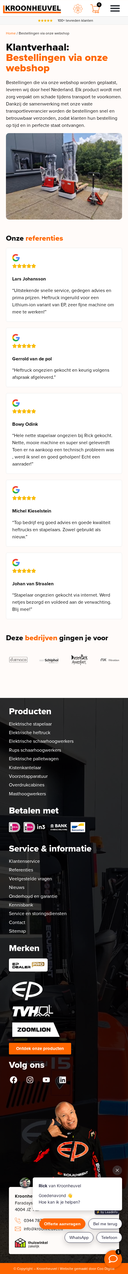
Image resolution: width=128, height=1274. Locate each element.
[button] (115, 8)
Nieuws (16, 887)
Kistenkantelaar (25, 767)
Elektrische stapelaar (30, 723)
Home (11, 33)
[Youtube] (46, 1079)
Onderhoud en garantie (33, 896)
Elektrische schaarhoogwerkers (41, 741)
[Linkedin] (62, 1079)
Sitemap (17, 931)
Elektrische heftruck (29, 732)
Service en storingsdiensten (38, 913)
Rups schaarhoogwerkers (35, 750)
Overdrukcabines (26, 784)
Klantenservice (24, 861)
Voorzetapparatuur (28, 776)
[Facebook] (13, 1079)
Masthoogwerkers (27, 793)
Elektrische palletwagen (34, 758)
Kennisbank (21, 904)
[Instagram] (29, 1079)
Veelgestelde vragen (30, 878)
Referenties (21, 869)
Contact (17, 922)
